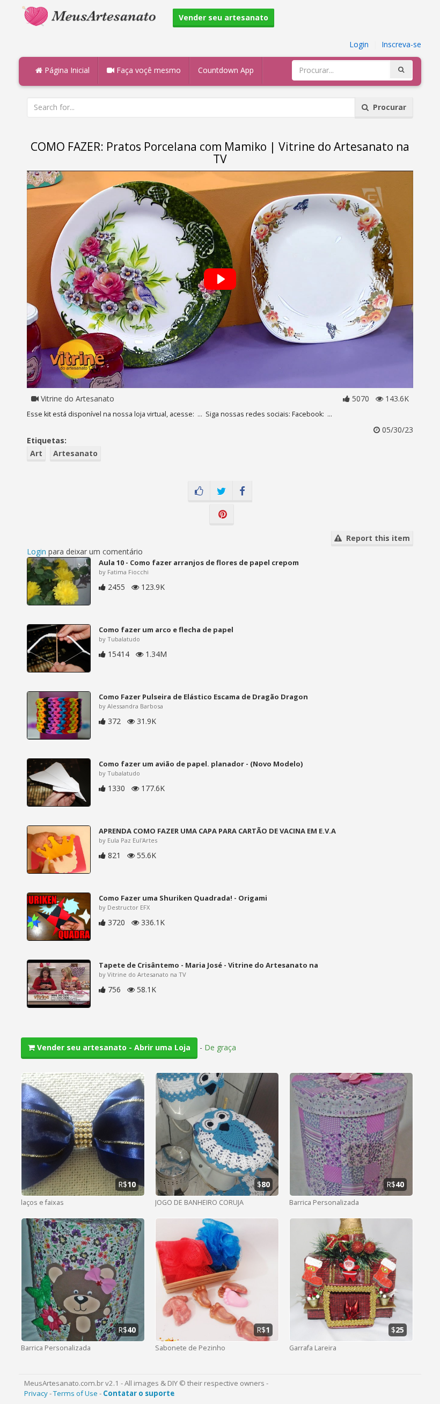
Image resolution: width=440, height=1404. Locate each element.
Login (359, 44)
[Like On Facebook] (199, 491)
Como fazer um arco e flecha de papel (166, 629)
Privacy (36, 1393)
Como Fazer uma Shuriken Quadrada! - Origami (183, 898)
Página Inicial (66, 70)
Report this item (376, 538)
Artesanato (75, 453)
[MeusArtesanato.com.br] (91, 15)
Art (36, 453)
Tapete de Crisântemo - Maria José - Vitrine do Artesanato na (208, 965)
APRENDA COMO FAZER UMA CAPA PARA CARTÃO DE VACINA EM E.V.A (217, 831)
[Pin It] (221, 514)
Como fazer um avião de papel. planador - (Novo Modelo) (201, 764)
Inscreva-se (401, 44)
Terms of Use (75, 1393)
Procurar (387, 107)
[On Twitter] (221, 491)
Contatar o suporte (138, 1393)
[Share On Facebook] (242, 491)
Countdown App (226, 70)
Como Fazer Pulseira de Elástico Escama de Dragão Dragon (203, 696)
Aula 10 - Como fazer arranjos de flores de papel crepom (199, 562)
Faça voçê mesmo (147, 70)
